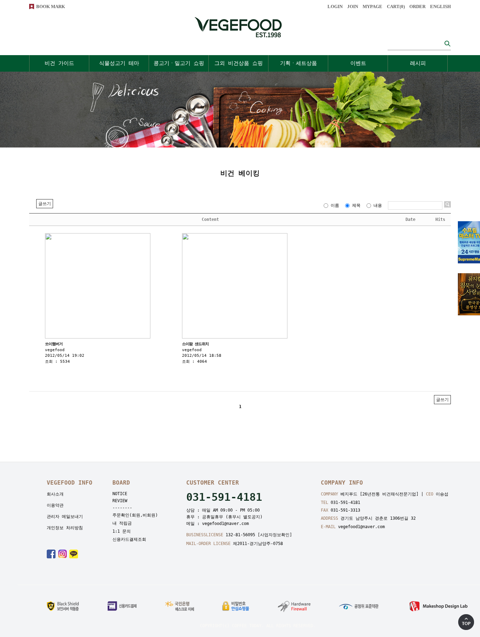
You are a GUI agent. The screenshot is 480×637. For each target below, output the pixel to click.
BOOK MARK (50, 6)
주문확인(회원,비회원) (135, 515)
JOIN (352, 6)
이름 (335, 205)
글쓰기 (44, 203)
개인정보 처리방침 (65, 527)
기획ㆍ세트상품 (298, 63)
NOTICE (119, 493)
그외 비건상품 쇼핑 (238, 63)
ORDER (417, 6)
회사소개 (55, 494)
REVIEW (119, 500)
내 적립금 (122, 523)
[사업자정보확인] (275, 534)
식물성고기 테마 (119, 63)
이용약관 (55, 505)
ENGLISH (440, 6)
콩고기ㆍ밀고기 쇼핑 (179, 63)
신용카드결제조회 (129, 539)
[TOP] (466, 622)
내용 (377, 205)
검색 (447, 43)
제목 (356, 205)
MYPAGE (372, 6)
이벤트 (358, 63)
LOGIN (335, 6)
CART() (396, 6)
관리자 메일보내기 (65, 516)
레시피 (418, 63)
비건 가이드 (59, 63)
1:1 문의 (121, 531)
